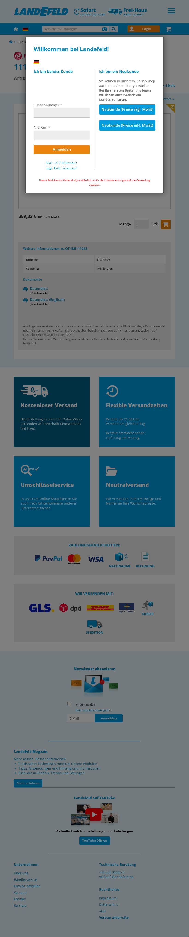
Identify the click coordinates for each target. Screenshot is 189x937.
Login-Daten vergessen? (61, 168)
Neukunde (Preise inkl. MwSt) (127, 125)
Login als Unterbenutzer (61, 162)
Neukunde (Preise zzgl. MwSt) (127, 109)
